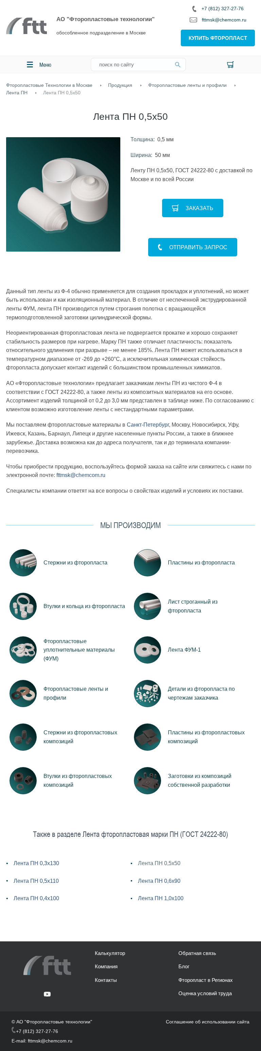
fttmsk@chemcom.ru (224, 19)
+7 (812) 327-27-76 (223, 8)
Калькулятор (110, 953)
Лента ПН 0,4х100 (36, 898)
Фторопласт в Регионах (205, 980)
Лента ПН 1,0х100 (161, 898)
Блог (183, 966)
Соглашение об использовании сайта (207, 1021)
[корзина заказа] (230, 64)
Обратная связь (197, 953)
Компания (106, 966)
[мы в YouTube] (47, 994)
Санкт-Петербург (148, 425)
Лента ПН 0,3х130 (36, 863)
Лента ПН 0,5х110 (36, 881)
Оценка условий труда (205, 993)
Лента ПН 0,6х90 (159, 881)
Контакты (106, 980)
